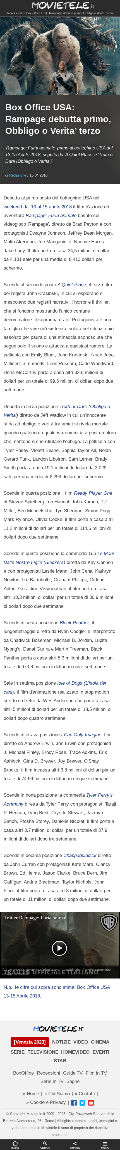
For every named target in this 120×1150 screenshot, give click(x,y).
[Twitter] (82, 1103)
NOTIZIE (61, 1042)
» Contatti (85, 1093)
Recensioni (48, 1073)
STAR (60, 1060)
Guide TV (73, 1073)
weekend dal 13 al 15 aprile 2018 (38, 206)
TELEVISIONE (43, 1052)
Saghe (73, 1081)
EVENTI (101, 1052)
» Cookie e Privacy (46, 1102)
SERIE (18, 1052)
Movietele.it (60, 5)
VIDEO (80, 1042)
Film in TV (96, 1073)
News (11, 13)
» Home (31, 1093)
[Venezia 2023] (30, 1042)
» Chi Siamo (57, 1093)
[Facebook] (74, 1103)
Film (20, 13)
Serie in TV (52, 1081)
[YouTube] (91, 1103)
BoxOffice (23, 1073)
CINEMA (100, 1042)
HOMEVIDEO (75, 1052)
